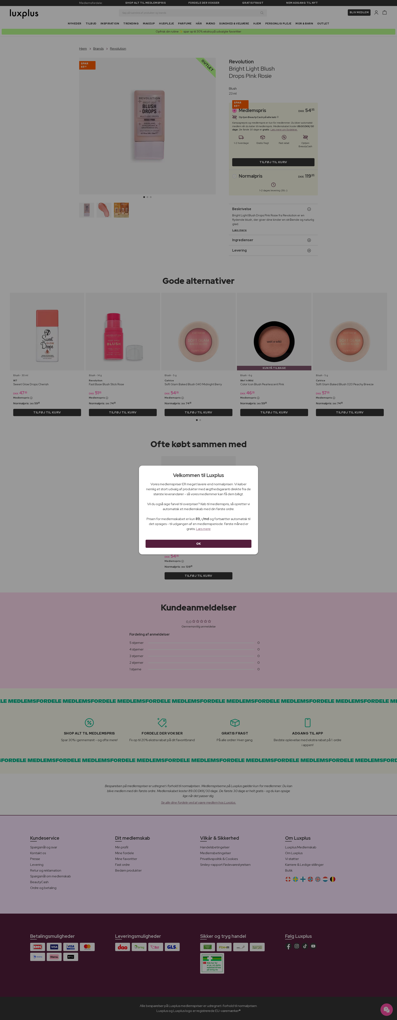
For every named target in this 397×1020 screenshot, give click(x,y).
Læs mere (203, 529)
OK (198, 544)
